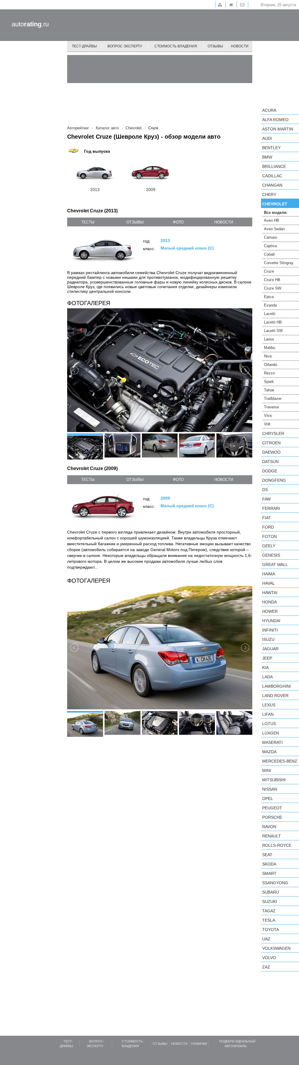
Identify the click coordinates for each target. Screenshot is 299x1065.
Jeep (267, 658)
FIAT (266, 517)
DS (265, 489)
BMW (267, 157)
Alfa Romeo (275, 119)
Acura (269, 110)
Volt (267, 424)
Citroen (271, 443)
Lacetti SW (273, 330)
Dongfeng (274, 480)
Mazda (269, 751)
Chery (269, 194)
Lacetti (269, 314)
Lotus (269, 723)
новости (223, 222)
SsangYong (275, 882)
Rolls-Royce (276, 845)
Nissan (269, 789)
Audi (267, 138)
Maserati (272, 742)
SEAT (267, 854)
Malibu (269, 347)
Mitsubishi (274, 779)
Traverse (271, 407)
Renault (271, 836)
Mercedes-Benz (279, 761)
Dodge (269, 471)
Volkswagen (276, 948)
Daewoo (271, 452)
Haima (268, 574)
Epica (269, 297)
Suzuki (269, 901)
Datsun (270, 461)
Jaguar (270, 648)
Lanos (269, 339)
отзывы (135, 222)
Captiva (270, 246)
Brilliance (274, 166)
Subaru (270, 892)
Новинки (199, 1043)
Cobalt (269, 254)
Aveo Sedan (274, 229)
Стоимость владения (175, 46)
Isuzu (268, 639)
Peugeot (272, 808)
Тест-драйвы (84, 46)
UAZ (266, 939)
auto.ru (30, 24)
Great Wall (275, 564)
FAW (266, 499)
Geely (268, 545)
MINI (266, 770)
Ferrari (271, 508)
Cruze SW (272, 288)
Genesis (271, 555)
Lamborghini (276, 686)
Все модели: (275, 212)
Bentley (271, 147)
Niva (268, 356)
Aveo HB (271, 220)
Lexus (268, 705)
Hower (270, 611)
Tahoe (269, 390)
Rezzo (269, 373)
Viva (268, 415)
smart (269, 873)
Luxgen (270, 733)
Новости (239, 46)
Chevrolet (274, 204)
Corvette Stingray (278, 263)
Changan (272, 185)
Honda (269, 602)
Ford (268, 527)
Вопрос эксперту (124, 46)
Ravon (269, 826)
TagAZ (269, 911)
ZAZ (266, 967)
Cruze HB (272, 280)
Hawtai (269, 592)
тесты (88, 222)
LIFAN (268, 714)
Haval (268, 583)
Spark (269, 381)
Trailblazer (272, 398)
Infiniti (270, 630)
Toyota (270, 929)
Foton (269, 536)
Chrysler (273, 433)
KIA (265, 667)
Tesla (268, 920)
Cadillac (272, 175)
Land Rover (275, 695)
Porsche (272, 817)
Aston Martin (277, 129)
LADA (267, 677)
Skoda (269, 864)
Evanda (270, 305)
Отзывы (215, 46)
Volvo (269, 957)
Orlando (270, 364)
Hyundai (271, 620)
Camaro (270, 237)
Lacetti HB (273, 322)
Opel (267, 798)
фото (178, 222)
